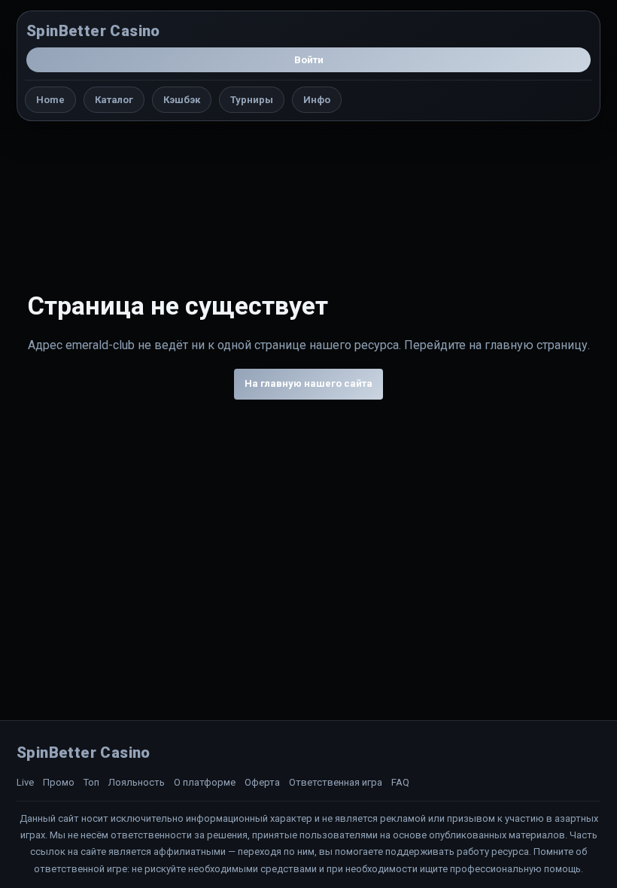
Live (25, 782)
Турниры (251, 99)
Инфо (316, 99)
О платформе (205, 782)
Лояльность (136, 782)
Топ (91, 782)
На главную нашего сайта (308, 383)
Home (50, 99)
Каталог (114, 99)
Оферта (262, 782)
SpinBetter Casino (93, 31)
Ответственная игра (335, 782)
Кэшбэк (181, 99)
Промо (58, 782)
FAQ (400, 782)
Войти (309, 59)
